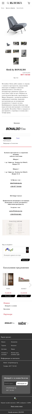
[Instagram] (7, 369)
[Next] (29, 285)
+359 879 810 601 (16, 214)
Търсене (3, 345)
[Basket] (24, 279)
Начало (2, 8)
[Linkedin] (11, 369)
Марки (13, 349)
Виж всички (7, 309)
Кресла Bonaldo (20, 8)
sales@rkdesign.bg (15, 211)
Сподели (8, 138)
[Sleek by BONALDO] (16, 39)
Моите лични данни (17, 406)
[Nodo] (8, 279)
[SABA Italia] (22, 323)
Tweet (18, 138)
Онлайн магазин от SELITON (16, 412)
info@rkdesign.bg (16, 183)
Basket (23, 288)
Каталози (17, 123)
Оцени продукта (7, 140)
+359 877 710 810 (15, 186)
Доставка (4, 349)
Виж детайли (8, 296)
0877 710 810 (25, 75)
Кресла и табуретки (10, 8)
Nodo (8, 288)
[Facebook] (3, 369)
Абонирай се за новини (11, 305)
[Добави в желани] (29, 119)
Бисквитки (14, 342)
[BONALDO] (9, 323)
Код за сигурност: (7, 244)
